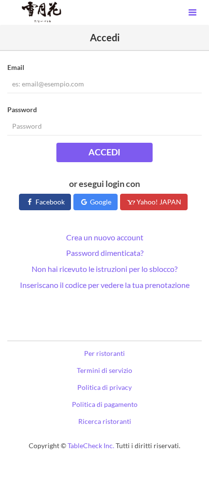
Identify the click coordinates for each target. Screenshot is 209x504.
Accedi (104, 152)
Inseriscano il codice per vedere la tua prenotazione (105, 284)
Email (15, 67)
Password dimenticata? (104, 252)
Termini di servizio (104, 370)
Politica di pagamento (105, 404)
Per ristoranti (104, 353)
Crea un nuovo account (104, 237)
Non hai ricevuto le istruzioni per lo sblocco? (104, 268)
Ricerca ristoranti (104, 421)
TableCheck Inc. (91, 445)
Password (22, 109)
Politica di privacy (104, 387)
